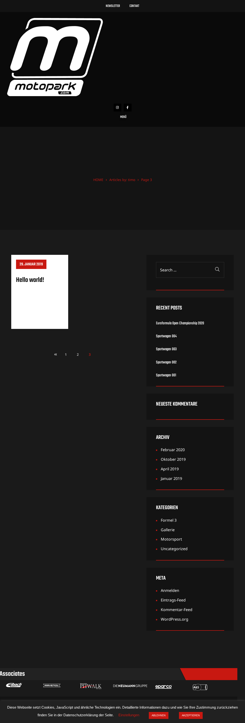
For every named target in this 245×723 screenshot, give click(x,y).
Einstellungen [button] (128, 715)
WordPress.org (174, 619)
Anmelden (170, 590)
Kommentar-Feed (176, 609)
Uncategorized (174, 548)
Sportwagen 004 (166, 336)
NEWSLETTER (113, 6)
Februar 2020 (173, 449)
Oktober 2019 (173, 459)
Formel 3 (169, 520)
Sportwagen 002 (166, 363)
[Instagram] (118, 107)
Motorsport (171, 539)
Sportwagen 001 (166, 376)
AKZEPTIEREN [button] (191, 715)
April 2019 (170, 469)
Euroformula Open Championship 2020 (180, 324)
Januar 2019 (171, 478)
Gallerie (168, 529)
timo (131, 179)
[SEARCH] (217, 270)
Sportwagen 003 (166, 349)
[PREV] (54, 355)
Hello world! (30, 280)
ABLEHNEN (159, 715)
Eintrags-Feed (173, 600)
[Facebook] (128, 107)
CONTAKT (134, 6)
